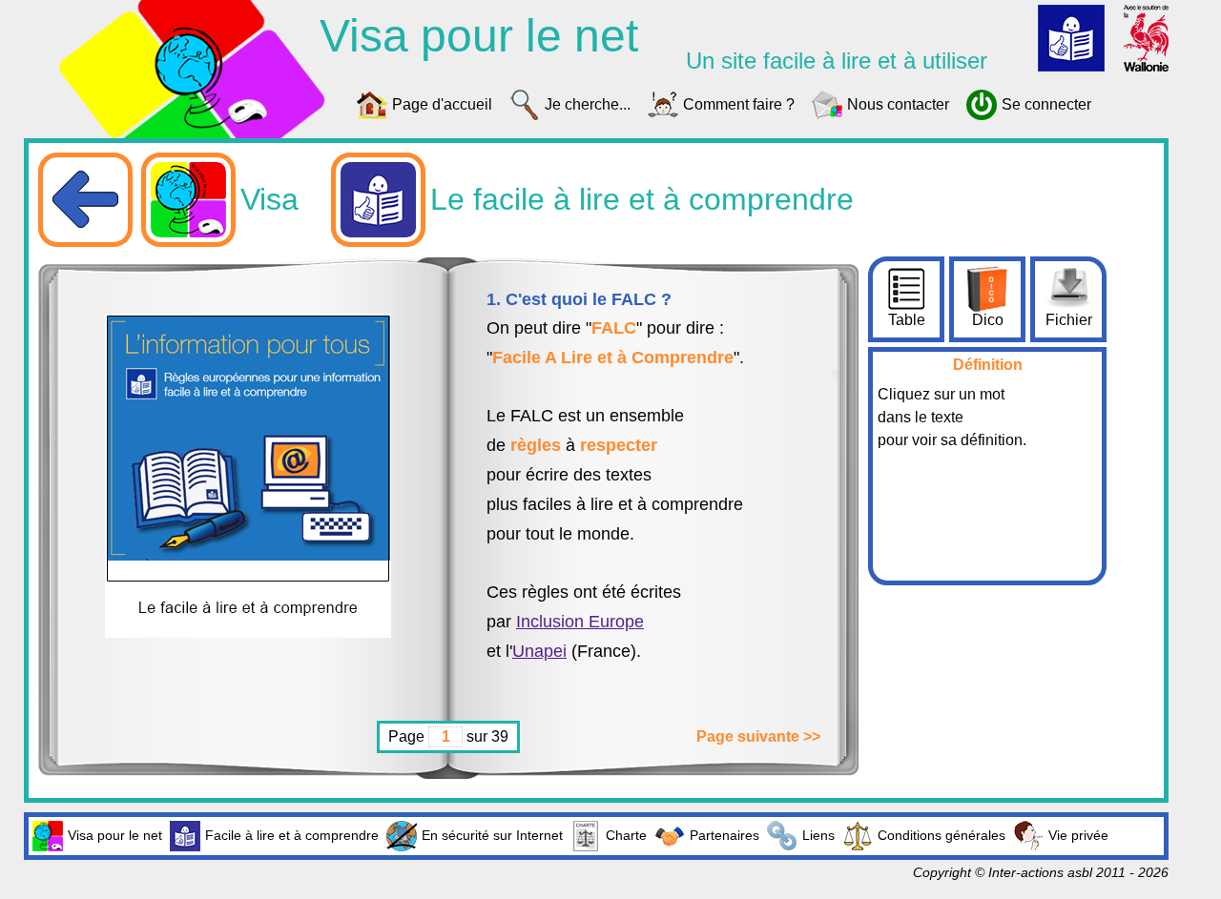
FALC (613, 327)
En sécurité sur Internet (492, 835)
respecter (618, 445)
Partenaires (724, 835)
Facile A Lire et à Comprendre (613, 357)
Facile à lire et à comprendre (292, 835)
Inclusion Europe (580, 621)
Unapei (539, 651)
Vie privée (1078, 835)
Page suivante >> (758, 736)
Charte (626, 835)
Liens (818, 835)
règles (535, 445)
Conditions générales (941, 835)
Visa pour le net (115, 835)
